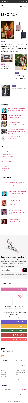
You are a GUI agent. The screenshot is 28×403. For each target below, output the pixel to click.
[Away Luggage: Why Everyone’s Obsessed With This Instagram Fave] (14, 30)
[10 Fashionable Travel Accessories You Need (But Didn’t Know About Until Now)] (21, 62)
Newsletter (4, 166)
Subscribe (23, 389)
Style (3, 41)
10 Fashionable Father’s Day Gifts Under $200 (6, 67)
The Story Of (4, 152)
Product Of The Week (7, 156)
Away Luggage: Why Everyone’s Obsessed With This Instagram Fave (14, 45)
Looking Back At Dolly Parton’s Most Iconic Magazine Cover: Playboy (16, 202)
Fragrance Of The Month (7, 154)
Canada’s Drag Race (6, 161)
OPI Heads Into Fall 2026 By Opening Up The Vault (16, 220)
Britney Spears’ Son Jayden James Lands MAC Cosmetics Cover (17, 192)
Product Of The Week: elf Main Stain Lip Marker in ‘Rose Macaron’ (17, 184)
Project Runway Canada (7, 159)
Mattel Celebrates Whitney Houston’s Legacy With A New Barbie (17, 212)
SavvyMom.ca (4, 171)
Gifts (3, 64)
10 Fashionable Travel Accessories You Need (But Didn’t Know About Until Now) (20, 76)
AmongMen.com (5, 168)
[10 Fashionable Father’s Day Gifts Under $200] (7, 58)
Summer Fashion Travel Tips (19, 88)
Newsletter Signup (5, 1)
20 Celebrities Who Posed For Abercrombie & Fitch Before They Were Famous (16, 131)
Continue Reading (14, 317)
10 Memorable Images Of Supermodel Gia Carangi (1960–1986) (16, 124)
